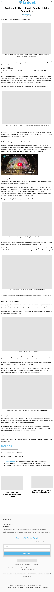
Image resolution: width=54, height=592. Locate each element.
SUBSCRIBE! (27, 553)
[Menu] (2, 2)
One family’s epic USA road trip (9, 449)
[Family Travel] (27, 2)
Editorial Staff (28, 14)
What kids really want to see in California (12, 456)
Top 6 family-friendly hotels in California (11, 452)
